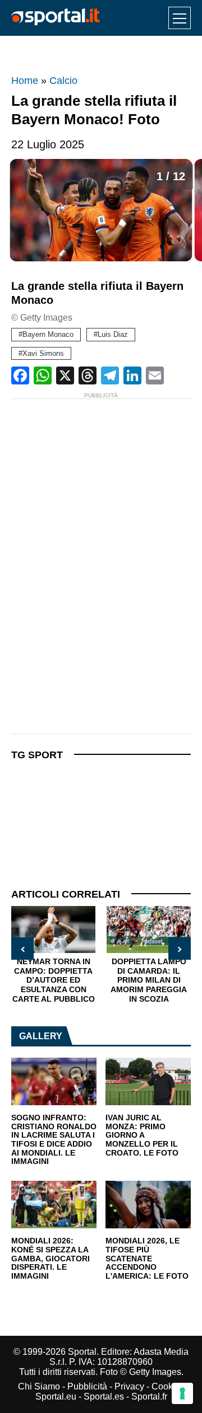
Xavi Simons (43, 353)
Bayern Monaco (48, 334)
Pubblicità (87, 1386)
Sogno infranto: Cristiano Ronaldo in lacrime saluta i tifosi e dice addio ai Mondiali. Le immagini (54, 1140)
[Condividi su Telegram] (110, 375)
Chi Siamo (39, 1386)
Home (24, 80)
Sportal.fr (149, 1396)
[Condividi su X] (65, 375)
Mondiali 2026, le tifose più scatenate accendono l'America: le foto (147, 1258)
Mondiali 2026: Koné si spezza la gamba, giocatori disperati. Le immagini (50, 1258)
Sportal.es (104, 1396)
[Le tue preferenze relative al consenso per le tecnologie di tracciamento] (182, 1393)
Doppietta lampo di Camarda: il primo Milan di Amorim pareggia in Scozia (149, 980)
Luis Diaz (113, 334)
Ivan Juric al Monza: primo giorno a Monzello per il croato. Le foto (141, 1135)
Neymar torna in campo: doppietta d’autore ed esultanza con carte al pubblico (53, 980)
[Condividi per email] (155, 375)
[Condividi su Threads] (88, 375)
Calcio (63, 80)
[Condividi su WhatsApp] (43, 375)
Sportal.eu (55, 1396)
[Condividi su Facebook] (20, 375)
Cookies (168, 1386)
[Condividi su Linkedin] (132, 375)
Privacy (129, 1386)
